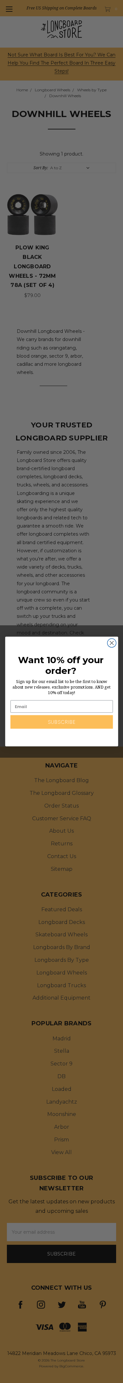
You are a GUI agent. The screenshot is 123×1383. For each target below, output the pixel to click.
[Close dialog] (111, 643)
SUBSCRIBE (61, 722)
